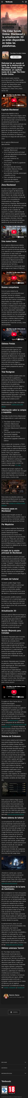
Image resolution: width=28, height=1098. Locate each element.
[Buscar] (23, 2)
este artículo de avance (9, 883)
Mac (19, 465)
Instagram (12, 987)
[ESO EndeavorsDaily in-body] (14, 790)
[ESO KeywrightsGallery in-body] (14, 863)
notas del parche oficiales (14, 945)
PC (16, 465)
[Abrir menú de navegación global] (2, 2)
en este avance (13, 720)
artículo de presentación (16, 814)
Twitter (6, 987)
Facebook (20, 987)
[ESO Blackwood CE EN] (14, 487)
